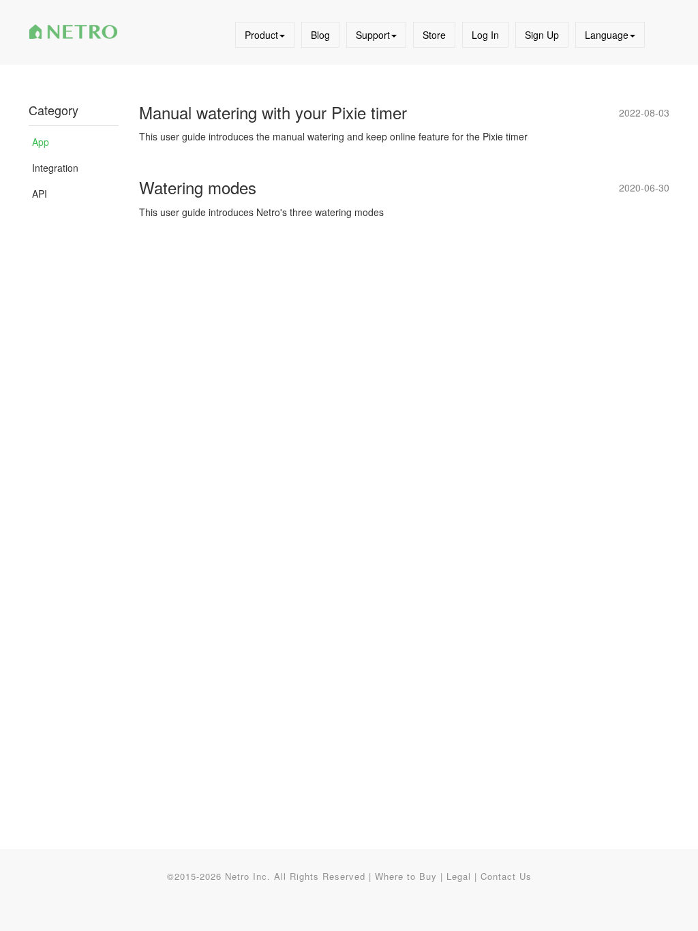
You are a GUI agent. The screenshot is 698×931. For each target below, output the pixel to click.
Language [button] (606, 35)
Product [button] (261, 35)
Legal (458, 876)
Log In (485, 35)
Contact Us (506, 876)
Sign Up (542, 35)
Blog (320, 35)
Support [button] (373, 35)
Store (434, 35)
